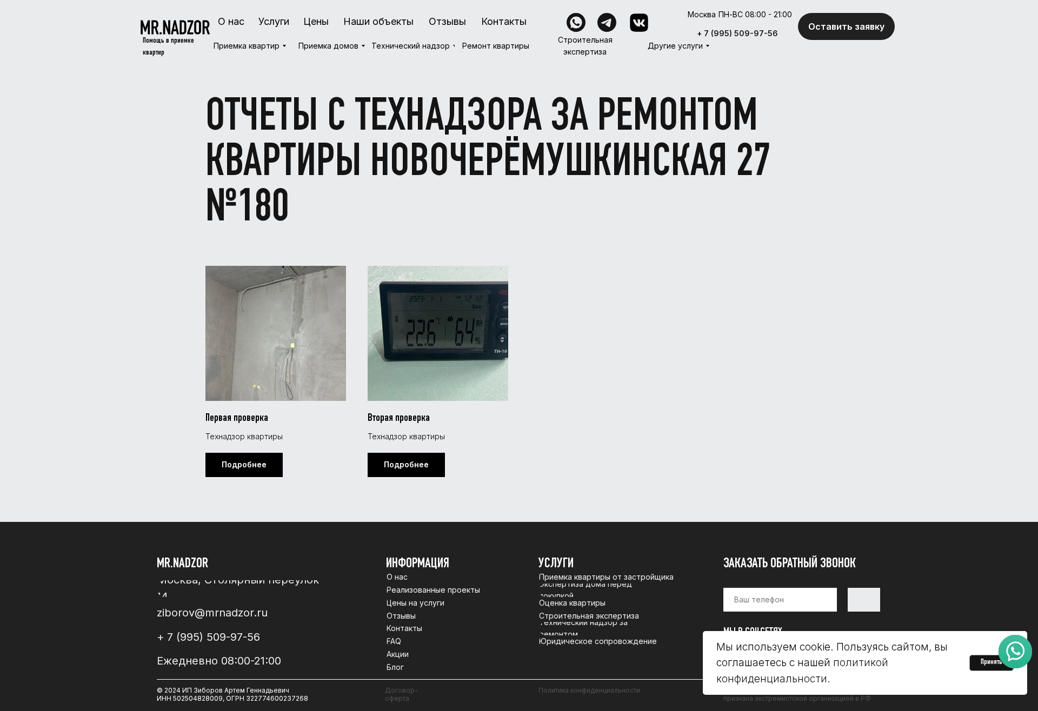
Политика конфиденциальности (589, 690)
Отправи (864, 599)
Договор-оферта (401, 694)
